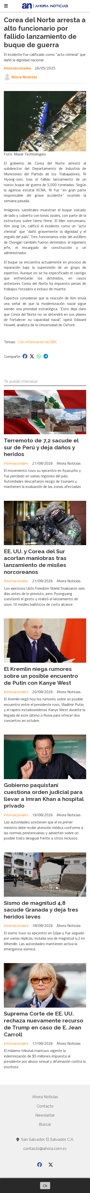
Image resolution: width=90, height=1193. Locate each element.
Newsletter (45, 1115)
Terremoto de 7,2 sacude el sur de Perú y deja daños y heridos (41, 447)
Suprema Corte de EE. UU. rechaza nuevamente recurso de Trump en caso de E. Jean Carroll (43, 1023)
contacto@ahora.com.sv (45, 1148)
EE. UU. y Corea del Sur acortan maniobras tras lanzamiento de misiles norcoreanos (35, 561)
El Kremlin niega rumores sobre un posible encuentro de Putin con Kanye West (41, 676)
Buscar (45, 1124)
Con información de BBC (37, 341)
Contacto (45, 1106)
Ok (45, 1185)
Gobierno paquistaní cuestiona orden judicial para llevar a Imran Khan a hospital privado (44, 795)
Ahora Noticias (24, 77)
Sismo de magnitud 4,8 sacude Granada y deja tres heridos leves (41, 910)
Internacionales (17, 68)
